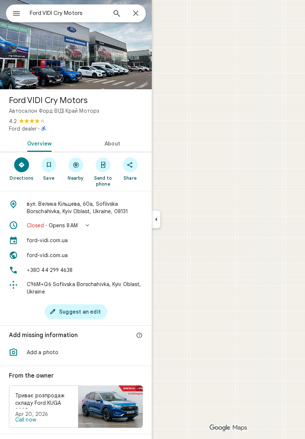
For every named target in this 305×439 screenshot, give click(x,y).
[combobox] (68, 13)
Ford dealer (23, 128)
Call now (25, 419)
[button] (76, 225)
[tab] (37, 143)
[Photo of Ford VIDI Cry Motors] (76, 44)
